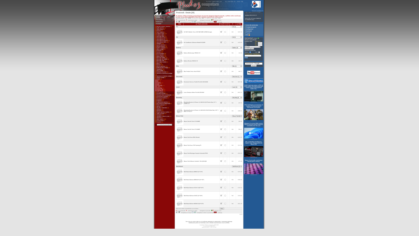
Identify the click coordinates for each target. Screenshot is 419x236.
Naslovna (159, 16)
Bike (158, 84)
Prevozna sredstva (162, 97)
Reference (159, 22)
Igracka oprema (161, 45)
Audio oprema (161, 28)
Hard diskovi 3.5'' (162, 39)
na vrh (241, 214)
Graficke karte (161, 33)
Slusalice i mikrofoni (162, 107)
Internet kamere (161, 46)
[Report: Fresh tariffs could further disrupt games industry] (253, 168)
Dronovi (159, 30)
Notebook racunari (162, 72)
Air (158, 81)
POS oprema (160, 92)
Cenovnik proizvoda (252, 25)
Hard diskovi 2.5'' (161, 37)
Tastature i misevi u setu (163, 116)
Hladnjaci (160, 43)
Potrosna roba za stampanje (165, 95)
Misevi (159, 63)
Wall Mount (160, 90)
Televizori (159, 117)
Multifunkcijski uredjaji (163, 67)
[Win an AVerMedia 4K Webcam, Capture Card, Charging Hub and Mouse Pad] (253, 151)
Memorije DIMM (161, 57)
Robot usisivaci (161, 105)
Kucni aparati (161, 55)
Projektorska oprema (163, 102)
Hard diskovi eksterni (163, 40)
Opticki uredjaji (161, 77)
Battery (159, 82)
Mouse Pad (160, 89)
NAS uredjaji (160, 70)
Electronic (160, 85)
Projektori (160, 100)
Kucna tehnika (161, 53)
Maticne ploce (161, 56)
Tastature (160, 114)
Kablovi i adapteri (161, 47)
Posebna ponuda (161, 93)
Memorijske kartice (162, 62)
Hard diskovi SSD (162, 42)
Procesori (160, 99)
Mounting (159, 88)
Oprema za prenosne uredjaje (163, 74)
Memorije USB (161, 60)
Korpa (160, 18)
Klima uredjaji (160, 49)
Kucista (159, 52)
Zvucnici (159, 122)
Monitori (159, 64)
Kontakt (158, 23)
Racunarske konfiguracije (164, 103)
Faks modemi (160, 32)
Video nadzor (161, 119)
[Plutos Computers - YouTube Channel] (253, 74)
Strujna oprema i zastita (164, 112)
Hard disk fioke (161, 36)
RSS (247, 35)
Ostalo (159, 79)
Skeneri (159, 106)
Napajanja (160, 69)
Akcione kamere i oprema (164, 26)
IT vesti (248, 33)
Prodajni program (251, 27)
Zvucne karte (160, 120)
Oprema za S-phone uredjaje (164, 76)
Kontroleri (160, 50)
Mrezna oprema (161, 66)
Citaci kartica (160, 29)
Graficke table (160, 35)
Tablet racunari (161, 113)
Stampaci (159, 110)
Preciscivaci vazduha (163, 96)
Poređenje (160, 20)
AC (158, 80)
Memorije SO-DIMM (162, 59)
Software (159, 109)
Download (249, 31)
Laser (159, 86)
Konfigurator (249, 29)
